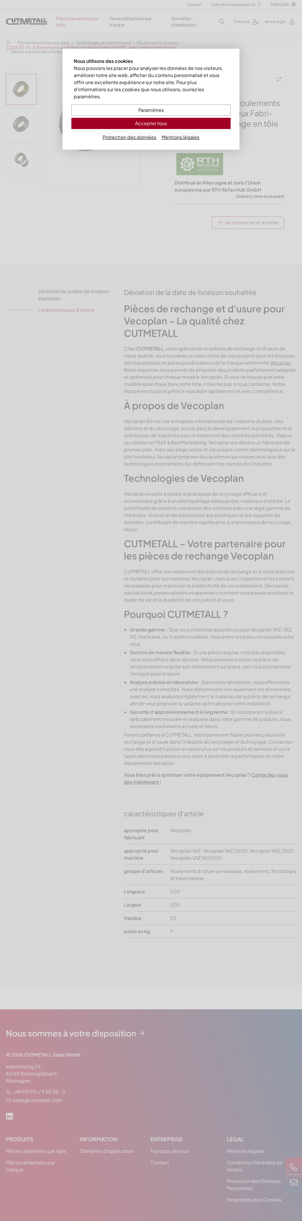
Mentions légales (180, 137)
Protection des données (129, 137)
